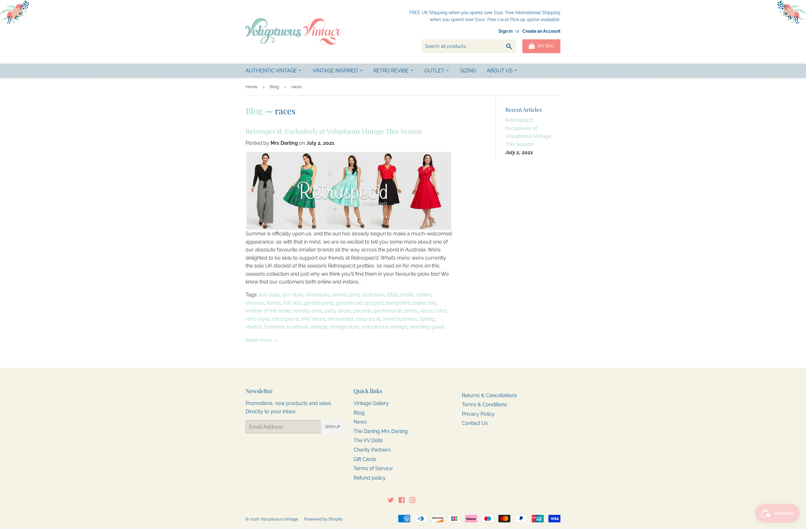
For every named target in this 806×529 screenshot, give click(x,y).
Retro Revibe (391, 71)
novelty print (307, 311)
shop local (368, 319)
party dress (337, 311)
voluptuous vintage (384, 327)
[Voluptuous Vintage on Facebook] (401, 501)
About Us (500, 71)
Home (252, 86)
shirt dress (313, 319)
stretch (254, 327)
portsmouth (388, 311)
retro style (257, 319)
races (426, 311)
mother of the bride (268, 311)
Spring (426, 319)
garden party (319, 303)
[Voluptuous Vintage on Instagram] (412, 501)
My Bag (545, 45)
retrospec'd (285, 319)
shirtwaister (340, 319)
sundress (297, 327)
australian (373, 295)
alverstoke (317, 295)
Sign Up (332, 427)
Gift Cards (365, 459)
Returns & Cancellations (489, 395)
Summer (274, 327)
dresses (255, 303)
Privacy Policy (478, 414)
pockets (362, 311)
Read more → (262, 340)
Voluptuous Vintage (279, 519)
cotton (423, 295)
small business (400, 319)
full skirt (292, 303)
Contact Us (475, 423)
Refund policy (370, 478)
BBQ (392, 295)
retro (441, 311)
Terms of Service (373, 468)
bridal (406, 295)
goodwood (349, 303)
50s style (292, 295)
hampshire (398, 303)
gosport (374, 303)
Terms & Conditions (484, 405)
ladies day (424, 303)
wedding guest (427, 327)
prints (411, 311)
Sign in (505, 31)
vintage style (344, 327)
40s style (269, 295)
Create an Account (541, 31)
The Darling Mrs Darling (381, 431)
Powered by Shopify (323, 519)
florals (273, 303)
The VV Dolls (368, 440)
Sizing (468, 71)
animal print (345, 295)
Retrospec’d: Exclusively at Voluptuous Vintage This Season (334, 131)
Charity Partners (372, 450)
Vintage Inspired (336, 71)
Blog (274, 86)
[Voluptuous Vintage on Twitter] (391, 501)
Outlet (435, 71)
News (360, 422)
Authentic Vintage (272, 71)
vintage (318, 327)
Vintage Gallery (371, 403)
